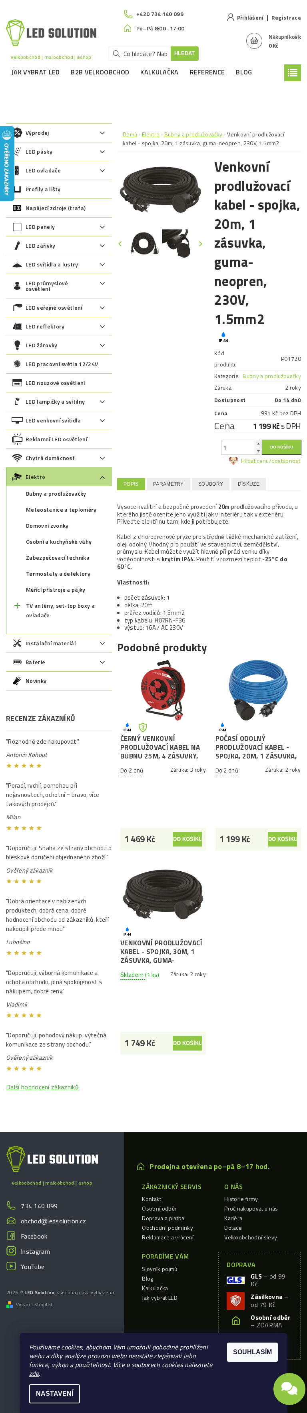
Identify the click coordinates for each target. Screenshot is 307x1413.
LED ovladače (43, 170)
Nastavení (54, 1393)
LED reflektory (45, 326)
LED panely (40, 226)
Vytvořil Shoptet (34, 1304)
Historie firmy (241, 1199)
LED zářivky (41, 245)
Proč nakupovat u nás (251, 1208)
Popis (131, 484)
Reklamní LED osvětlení (56, 439)
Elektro (35, 476)
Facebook (34, 1236)
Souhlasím (252, 1352)
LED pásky (39, 151)
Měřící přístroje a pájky (56, 589)
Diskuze (248, 484)
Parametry (168, 484)
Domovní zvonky (47, 525)
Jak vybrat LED (36, 72)
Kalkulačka (159, 72)
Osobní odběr (159, 1208)
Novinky (36, 680)
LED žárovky (42, 345)
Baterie (35, 662)
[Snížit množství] (258, 450)
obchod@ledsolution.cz (53, 1221)
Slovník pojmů (159, 1269)
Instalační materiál (51, 643)
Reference (207, 72)
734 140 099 (39, 1206)
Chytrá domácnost (50, 458)
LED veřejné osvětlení (54, 307)
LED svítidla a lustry (52, 264)
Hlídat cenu (255, 460)
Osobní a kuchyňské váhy (59, 541)
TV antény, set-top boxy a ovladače (60, 610)
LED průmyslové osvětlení (47, 286)
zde (34, 1373)
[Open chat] (289, 1385)
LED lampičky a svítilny (55, 401)
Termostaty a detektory (58, 573)
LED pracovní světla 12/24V (62, 364)
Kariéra (233, 1218)
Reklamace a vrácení (167, 1237)
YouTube (32, 1266)
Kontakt (151, 1199)
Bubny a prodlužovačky (56, 493)
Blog (244, 72)
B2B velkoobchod (100, 72)
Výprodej (37, 132)
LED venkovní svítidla (53, 420)
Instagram (35, 1251)
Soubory (210, 484)
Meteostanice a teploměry (61, 509)
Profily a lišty (43, 189)
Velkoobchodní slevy (250, 1237)
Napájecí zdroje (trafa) (56, 208)
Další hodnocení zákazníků (42, 1087)
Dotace (233, 1227)
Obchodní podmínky (167, 1227)
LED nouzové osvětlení (55, 382)
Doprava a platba (163, 1218)
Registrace (286, 17)
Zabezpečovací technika (58, 557)
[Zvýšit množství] (258, 443)
